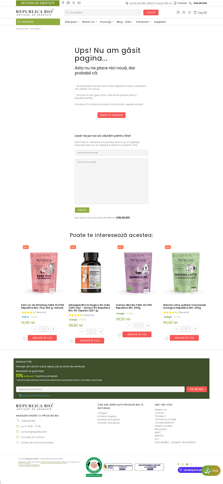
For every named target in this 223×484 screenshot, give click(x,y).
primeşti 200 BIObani (36, 395)
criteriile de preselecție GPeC (53, 462)
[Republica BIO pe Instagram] (68, 3)
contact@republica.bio (34, 431)
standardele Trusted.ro (29, 465)
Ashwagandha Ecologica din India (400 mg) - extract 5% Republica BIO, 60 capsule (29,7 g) (89, 308)
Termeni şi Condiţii (165, 419)
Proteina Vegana (107, 416)
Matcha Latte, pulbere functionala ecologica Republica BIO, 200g (184, 306)
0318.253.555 (200, 3)
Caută (151, 12)
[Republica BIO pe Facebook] (63, 3)
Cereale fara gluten (109, 422)
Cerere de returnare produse (37, 442)
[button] (24, 338)
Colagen (102, 413)
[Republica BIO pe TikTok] (74, 3)
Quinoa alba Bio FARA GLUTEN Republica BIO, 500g (134, 306)
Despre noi (161, 409)
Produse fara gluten (109, 419)
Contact (182, 3)
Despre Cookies (163, 425)
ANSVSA (159, 435)
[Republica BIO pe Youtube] (79, 3)
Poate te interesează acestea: (111, 235)
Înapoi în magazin (111, 115)
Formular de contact (33, 437)
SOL (157, 438)
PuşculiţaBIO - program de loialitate (175, 442)
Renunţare (161, 429)
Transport (160, 416)
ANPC (158, 432)
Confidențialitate (164, 422)
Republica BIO (35, 12)
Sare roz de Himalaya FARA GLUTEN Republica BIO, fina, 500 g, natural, (42, 306)
